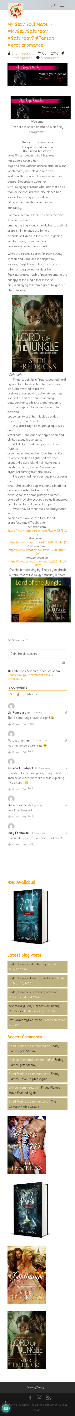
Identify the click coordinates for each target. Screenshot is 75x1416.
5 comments (50, 58)
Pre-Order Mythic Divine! (25, 1020)
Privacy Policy (35, 1387)
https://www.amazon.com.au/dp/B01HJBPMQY (37, 563)
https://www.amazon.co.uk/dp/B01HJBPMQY (37, 552)
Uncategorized (21, 58)
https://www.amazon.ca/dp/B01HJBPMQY (37, 542)
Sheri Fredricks (23, 53)
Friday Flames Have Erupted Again (32, 978)
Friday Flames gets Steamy (27, 964)
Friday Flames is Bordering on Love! (33, 992)
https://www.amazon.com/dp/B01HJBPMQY (37, 532)
